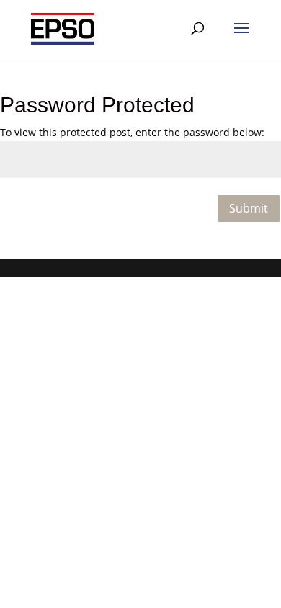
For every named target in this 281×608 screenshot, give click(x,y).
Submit (248, 208)
